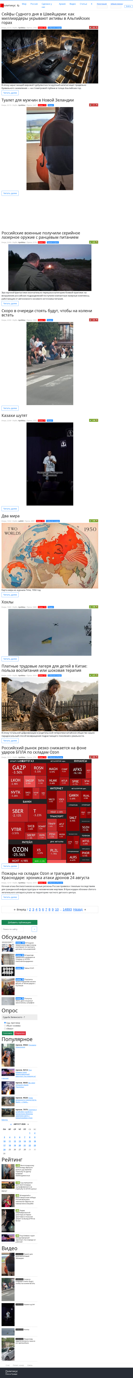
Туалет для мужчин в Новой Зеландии (24, 1256)
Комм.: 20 (42, 28)
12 (15, 1141)
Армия (62, 3)
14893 (67, 909)
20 (20, 1145)
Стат (8, 1365)
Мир (24, 3)
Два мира (11, 516)
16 (35, 1141)
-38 (93, 757)
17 (4, 1145)
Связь (29, 1365)
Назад (78, 909)
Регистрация (102, 4)
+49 (93, 521)
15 (30, 1141)
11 (10, 1141)
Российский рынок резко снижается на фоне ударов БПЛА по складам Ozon (44, 750)
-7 (93, 105)
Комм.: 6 (42, 320)
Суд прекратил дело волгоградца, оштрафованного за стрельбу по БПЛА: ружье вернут (19, 1186)
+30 (93, 607)
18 (10, 1145)
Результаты (20, 1033)
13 (20, 1141)
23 (35, 1145)
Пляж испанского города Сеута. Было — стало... (26, 1100)
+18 (93, 420)
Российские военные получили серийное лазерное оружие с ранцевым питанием (41, 235)
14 (25, 1141)
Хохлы (26, 1329)
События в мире (54, 28)
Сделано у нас (47, 5)
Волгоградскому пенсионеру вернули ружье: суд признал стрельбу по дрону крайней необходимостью (25, 1170)
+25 (93, 242)
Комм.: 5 (42, 420)
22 (30, 1145)
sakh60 (21, 521)
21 (25, 1145)
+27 (93, 675)
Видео (73, 3)
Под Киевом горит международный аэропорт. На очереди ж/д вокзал (19, 1074)
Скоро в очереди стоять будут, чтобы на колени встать (25, 1281)
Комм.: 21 (42, 883)
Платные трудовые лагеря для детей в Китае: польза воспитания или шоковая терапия (44, 668)
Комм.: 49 (40, 521)
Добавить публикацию (19, 922)
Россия (34, 3)
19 (15, 1145)
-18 (93, 320)
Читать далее (10, 92)
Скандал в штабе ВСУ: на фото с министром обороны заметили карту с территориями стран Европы (19, 1114)
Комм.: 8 (42, 242)
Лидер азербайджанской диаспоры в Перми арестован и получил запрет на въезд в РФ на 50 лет (25, 1215)
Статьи (83, 3)
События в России (55, 757)
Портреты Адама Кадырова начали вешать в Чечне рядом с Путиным (26, 982)
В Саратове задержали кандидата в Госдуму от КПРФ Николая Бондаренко (25, 958)
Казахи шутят (29, 1304)
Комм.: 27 (42, 675)
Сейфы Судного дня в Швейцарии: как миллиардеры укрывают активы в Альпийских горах (46, 18)
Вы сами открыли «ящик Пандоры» (25, 1085)
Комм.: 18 (42, 757)
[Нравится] (90, 27)
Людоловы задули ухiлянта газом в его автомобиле (25, 1341)
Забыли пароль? (117, 4)
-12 (93, 27)
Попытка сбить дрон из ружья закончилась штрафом (25, 1000)
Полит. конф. (18, 1365)
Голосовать (7, 1033)
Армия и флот (53, 242)
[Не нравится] (97, 27)
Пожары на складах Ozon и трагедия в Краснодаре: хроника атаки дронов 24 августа (45, 875)
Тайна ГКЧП (29, 968)
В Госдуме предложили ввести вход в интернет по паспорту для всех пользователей (26, 946)
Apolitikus (21, 28)
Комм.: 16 (42, 607)
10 (4, 1141)
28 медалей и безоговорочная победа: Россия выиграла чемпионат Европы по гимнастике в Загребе (26, 1199)
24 (4, 1149)
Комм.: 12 (42, 105)
